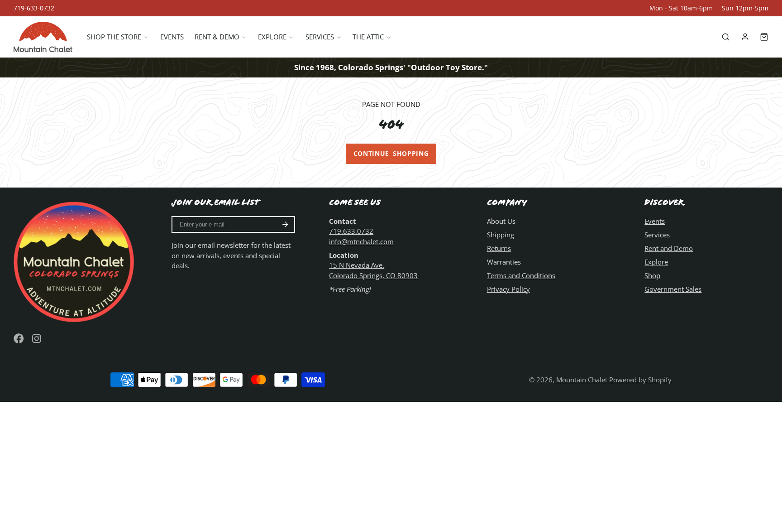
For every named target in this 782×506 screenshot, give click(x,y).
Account (745, 37)
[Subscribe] (285, 224)
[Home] (43, 37)
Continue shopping (391, 153)
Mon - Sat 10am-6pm (681, 8)
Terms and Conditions (521, 275)
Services (319, 36)
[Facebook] (19, 338)
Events (172, 36)
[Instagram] (37, 338)
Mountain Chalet (581, 379)
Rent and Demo (668, 248)
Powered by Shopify (640, 379)
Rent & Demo (217, 36)
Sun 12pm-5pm (745, 8)
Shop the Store (114, 36)
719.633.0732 (351, 231)
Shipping (500, 234)
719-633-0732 (34, 8)
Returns (499, 248)
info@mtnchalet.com (361, 241)
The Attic (368, 36)
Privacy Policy (508, 289)
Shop (652, 275)
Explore (272, 36)
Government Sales (672, 289)
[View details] (76, 260)
